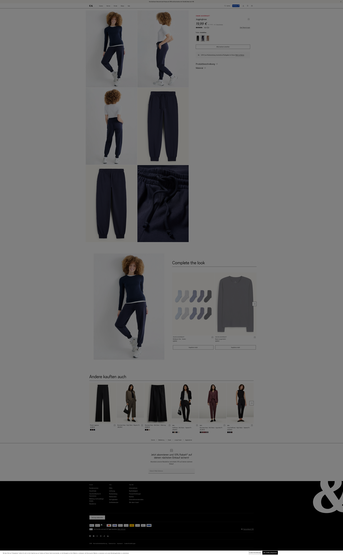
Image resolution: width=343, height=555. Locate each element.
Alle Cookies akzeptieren (270, 552)
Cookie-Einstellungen (255, 552)
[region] (171, 553)
